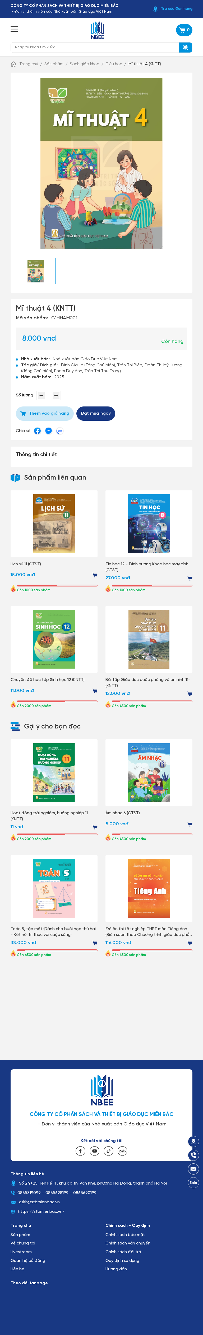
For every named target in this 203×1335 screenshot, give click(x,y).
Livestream (21, 1252)
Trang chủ (28, 64)
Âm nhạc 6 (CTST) (122, 813)
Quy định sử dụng (122, 1260)
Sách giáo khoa (84, 64)
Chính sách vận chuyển (127, 1243)
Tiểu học (114, 64)
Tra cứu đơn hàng (176, 9)
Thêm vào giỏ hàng (49, 413)
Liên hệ (17, 1269)
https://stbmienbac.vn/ (41, 1211)
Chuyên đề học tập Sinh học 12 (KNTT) (48, 680)
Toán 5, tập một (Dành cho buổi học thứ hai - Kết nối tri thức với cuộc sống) (53, 932)
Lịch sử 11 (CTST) (26, 564)
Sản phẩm (53, 64)
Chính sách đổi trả (123, 1252)
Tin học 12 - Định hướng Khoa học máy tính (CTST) (146, 567)
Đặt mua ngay (96, 413)
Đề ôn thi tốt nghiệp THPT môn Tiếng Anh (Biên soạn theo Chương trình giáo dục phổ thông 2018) (147, 932)
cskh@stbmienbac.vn (39, 1202)
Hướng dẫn (116, 1269)
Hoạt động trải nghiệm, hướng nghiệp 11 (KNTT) (49, 816)
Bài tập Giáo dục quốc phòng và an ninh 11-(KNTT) (147, 683)
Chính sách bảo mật (125, 1235)
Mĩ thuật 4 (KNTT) (144, 64)
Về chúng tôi (23, 1243)
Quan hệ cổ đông (28, 1260)
